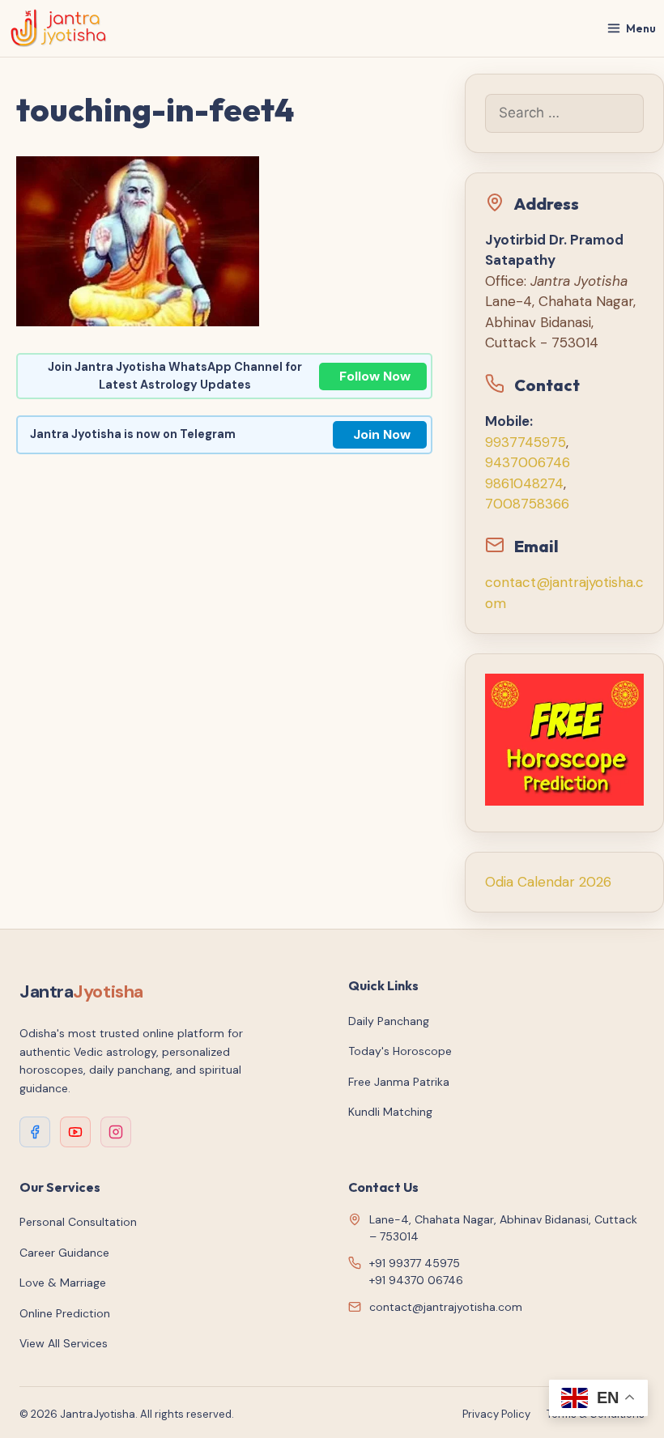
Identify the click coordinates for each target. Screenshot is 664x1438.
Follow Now (375, 376)
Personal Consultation (78, 1222)
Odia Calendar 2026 (548, 882)
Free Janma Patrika (398, 1081)
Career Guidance (64, 1252)
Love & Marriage (62, 1282)
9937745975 (525, 442)
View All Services (63, 1343)
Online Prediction (64, 1313)
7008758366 (527, 504)
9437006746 (527, 462)
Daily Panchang (388, 1021)
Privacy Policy (496, 1414)
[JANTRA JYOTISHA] (58, 28)
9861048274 (524, 483)
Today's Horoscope (400, 1051)
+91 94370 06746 (416, 1280)
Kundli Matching (390, 1111)
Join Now (382, 434)
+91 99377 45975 (414, 1263)
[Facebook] (34, 1132)
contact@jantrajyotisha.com (445, 1307)
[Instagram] (115, 1132)
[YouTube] (75, 1132)
